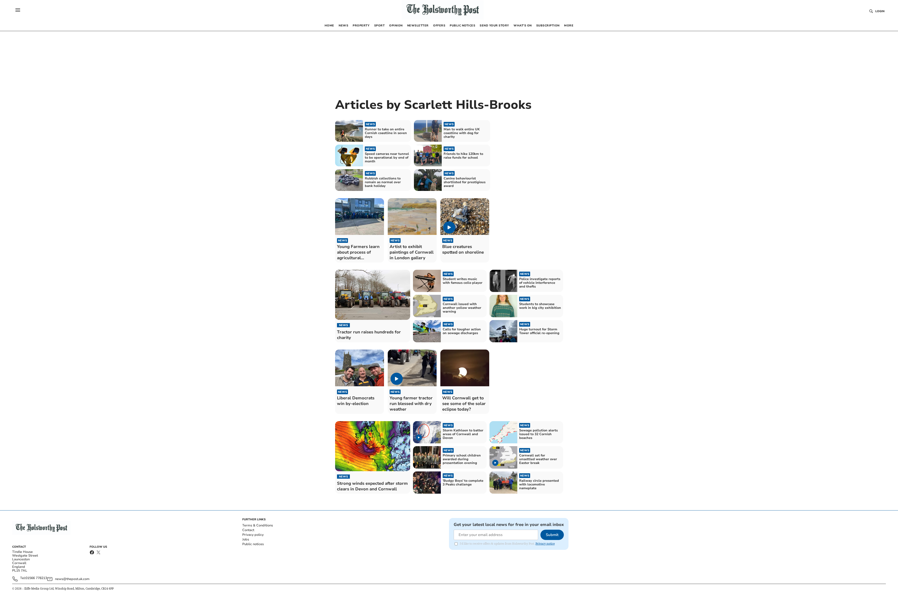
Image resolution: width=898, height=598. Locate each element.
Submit (552, 534)
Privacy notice (545, 543)
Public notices (253, 544)
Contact (248, 530)
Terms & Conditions (257, 525)
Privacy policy (253, 534)
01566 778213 (36, 578)
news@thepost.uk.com (72, 579)
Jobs (245, 539)
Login (879, 11)
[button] (17, 10)
